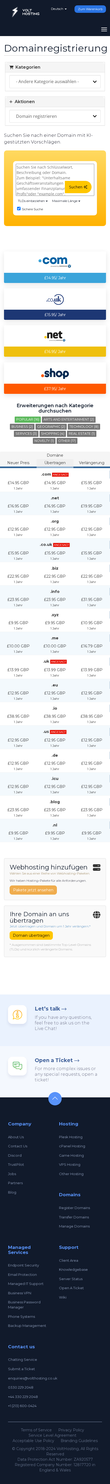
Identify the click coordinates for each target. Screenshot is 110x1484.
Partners (15, 1183)
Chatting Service (22, 1359)
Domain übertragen (31, 935)
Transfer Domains (74, 1217)
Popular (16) (27, 419)
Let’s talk (47, 1009)
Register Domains (74, 1208)
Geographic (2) (51, 427)
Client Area (68, 1260)
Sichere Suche (32, 209)
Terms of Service (36, 1430)
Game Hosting (71, 1155)
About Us (16, 1137)
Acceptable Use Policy (33, 1440)
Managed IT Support (26, 1283)
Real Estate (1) (82, 434)
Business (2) (22, 427)
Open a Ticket (54, 1060)
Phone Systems (21, 1316)
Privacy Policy (71, 1430)
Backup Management (27, 1325)
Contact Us (17, 1146)
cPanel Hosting (72, 1146)
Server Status (70, 1279)
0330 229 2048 (20, 1387)
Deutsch (57, 9)
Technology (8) (84, 427)
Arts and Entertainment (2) (69, 419)
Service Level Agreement (52, 1435)
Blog (12, 1192)
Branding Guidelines (79, 1440)
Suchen (76, 186)
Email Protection (22, 1274)
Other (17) (67, 441)
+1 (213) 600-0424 (22, 1406)
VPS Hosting (69, 1164)
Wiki (62, 1297)
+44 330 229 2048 (23, 1396)
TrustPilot (16, 1164)
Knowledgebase (73, 1269)
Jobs (12, 1174)
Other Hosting (71, 1174)
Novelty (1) (44, 441)
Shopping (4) (52, 434)
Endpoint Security (23, 1265)
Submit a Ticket (21, 1369)
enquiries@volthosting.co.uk (32, 1378)
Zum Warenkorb (90, 9)
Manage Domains (74, 1226)
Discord (15, 1155)
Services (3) (26, 434)
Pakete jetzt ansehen (33, 890)
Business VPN (19, 1293)
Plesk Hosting (70, 1137)
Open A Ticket (71, 1288)
